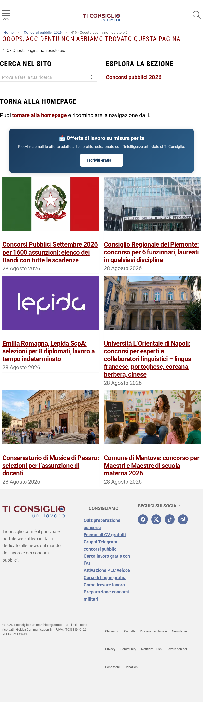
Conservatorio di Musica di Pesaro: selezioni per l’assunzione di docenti (50, 465)
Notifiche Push (151, 649)
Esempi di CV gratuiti (105, 534)
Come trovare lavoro (104, 584)
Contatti (129, 631)
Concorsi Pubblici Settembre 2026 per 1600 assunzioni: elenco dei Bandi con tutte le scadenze (50, 252)
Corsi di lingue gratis (105, 577)
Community (128, 649)
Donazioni (131, 667)
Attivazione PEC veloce (107, 570)
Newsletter (179, 631)
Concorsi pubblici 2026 (134, 77)
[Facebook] (143, 519)
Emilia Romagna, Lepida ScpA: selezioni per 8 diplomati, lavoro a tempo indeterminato (48, 351)
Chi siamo (112, 631)
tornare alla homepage (39, 115)
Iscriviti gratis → (101, 160)
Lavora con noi (177, 649)
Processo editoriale (153, 631)
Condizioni (112, 667)
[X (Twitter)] (156, 519)
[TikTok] (170, 519)
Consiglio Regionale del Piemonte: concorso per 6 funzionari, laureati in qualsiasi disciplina (151, 252)
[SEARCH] (197, 15)
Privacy (110, 649)
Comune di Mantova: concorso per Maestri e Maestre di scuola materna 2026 (151, 465)
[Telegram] (183, 519)
